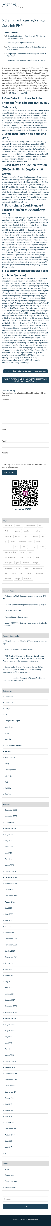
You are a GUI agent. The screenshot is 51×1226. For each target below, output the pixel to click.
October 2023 (10, 822)
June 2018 (9, 1110)
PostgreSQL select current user (16, 617)
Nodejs (38, 557)
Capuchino (9, 696)
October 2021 (10, 951)
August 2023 (9, 834)
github (13, 541)
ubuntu (30, 573)
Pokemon (26, 563)
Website (5, 453)
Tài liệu (7, 764)
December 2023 (11, 810)
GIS (6, 715)
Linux (30, 552)
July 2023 (8, 841)
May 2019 (8, 1043)
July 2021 (8, 969)
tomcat (13, 573)
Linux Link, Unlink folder (13, 611)
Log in (7, 1169)
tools (21, 573)
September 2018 (11, 1092)
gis (43, 536)
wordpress (27, 579)
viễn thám (8, 579)
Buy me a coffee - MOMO (21, 509)
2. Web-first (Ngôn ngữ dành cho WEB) (20, 43)
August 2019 (9, 1031)
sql (6, 573)
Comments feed (11, 1181)
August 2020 (9, 1024)
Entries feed (9, 1175)
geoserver (34, 536)
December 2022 (11, 877)
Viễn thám (8, 776)
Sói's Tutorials (10, 758)
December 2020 (11, 1006)
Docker (17, 536)
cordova (37, 531)
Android (18, 526)
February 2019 (10, 1061)
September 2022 (11, 896)
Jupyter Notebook (10, 552)
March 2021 (9, 994)
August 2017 (9, 1135)
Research (8, 751)
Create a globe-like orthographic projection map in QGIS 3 (26, 605)
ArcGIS (7, 531)
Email (4, 441)
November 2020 (11, 1012)
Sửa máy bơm (10, 641)
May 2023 (8, 853)
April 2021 (8, 988)
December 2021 (11, 939)
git (6, 541)
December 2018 (11, 1074)
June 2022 (9, 914)
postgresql (8, 568)
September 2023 (11, 828)
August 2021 (9, 963)
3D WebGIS (8, 526)
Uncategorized (10, 770)
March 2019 (9, 1055)
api (40, 526)
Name (4, 429)
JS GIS (42, 547)
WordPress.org (10, 1187)
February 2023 (10, 871)
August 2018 (9, 1098)
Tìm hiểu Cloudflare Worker (23, 650)
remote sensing (37, 568)
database (8, 536)
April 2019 (8, 1049)
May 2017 (8, 1147)
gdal (25, 536)
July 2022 (8, 908)
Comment (6, 400)
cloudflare (27, 531)
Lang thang (9, 727)
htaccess (8, 547)
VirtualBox (39, 573)
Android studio (30, 526)
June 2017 (9, 1141)
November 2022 (11, 884)
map (22, 557)
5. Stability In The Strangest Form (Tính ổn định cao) (25, 60)
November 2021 (11, 945)
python (18, 568)
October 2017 (10, 1123)
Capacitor (17, 531)
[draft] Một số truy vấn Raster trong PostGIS (27, 371)
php (17, 563)
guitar (38, 541)
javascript (32, 547)
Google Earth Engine (25, 541)
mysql (30, 557)
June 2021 (9, 975)
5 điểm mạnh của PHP (19, 93)
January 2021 (10, 1000)
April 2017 (8, 1153)
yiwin (7, 650)
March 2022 (9, 933)
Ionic (17, 547)
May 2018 (8, 1116)
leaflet (23, 552)
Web (6, 782)
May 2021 (8, 982)
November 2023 (11, 816)
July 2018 (8, 1104)
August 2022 (9, 902)
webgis (18, 579)
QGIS (26, 568)
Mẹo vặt (8, 739)
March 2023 (9, 865)
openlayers (8, 563)
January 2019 (10, 1067)
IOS (24, 547)
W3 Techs (5, 142)
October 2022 (10, 890)
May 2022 (8, 920)
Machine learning (10, 557)
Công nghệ (9, 702)
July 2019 (8, 1037)
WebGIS (8, 788)
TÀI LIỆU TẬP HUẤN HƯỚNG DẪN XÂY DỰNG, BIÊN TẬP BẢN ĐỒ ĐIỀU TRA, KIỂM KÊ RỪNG (25, 380)
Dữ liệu (7, 708)
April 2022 (8, 926)
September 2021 (11, 957)
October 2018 (10, 1086)
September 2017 (11, 1129)
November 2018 (11, 1080)
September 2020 (11, 1018)
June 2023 (9, 847)
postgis (35, 563)
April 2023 (8, 859)
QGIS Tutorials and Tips (13, 745)
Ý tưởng (8, 794)
